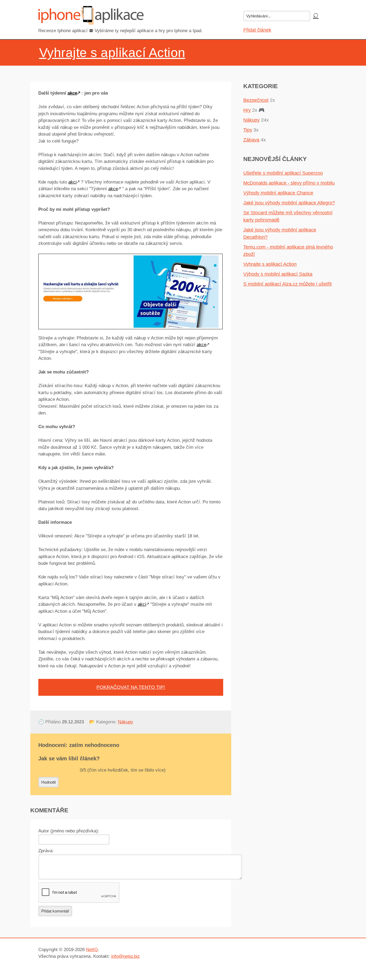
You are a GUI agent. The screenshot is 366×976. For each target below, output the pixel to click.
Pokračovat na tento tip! (130, 687)
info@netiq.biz (125, 956)
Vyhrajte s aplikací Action (270, 264)
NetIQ (92, 949)
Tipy (247, 130)
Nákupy (125, 721)
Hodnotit (48, 782)
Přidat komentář (55, 911)
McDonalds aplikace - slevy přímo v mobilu (289, 183)
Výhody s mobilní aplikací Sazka (277, 274)
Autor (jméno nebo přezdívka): (68, 830)
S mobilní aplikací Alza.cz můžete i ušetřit (287, 284)
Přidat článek (257, 30)
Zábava (251, 140)
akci (72, 182)
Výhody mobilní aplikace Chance (278, 193)
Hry (247, 110)
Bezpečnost (255, 100)
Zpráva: (46, 850)
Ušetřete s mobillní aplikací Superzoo (283, 173)
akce (72, 93)
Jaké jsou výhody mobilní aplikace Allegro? (289, 202)
